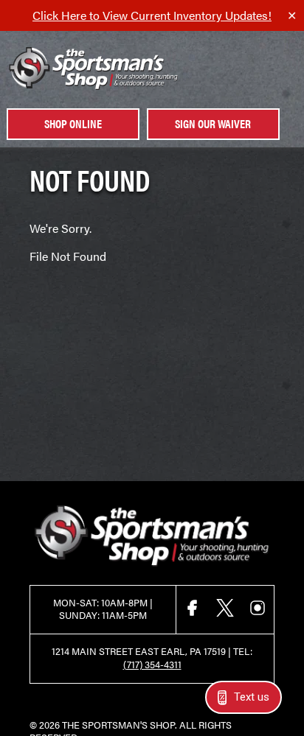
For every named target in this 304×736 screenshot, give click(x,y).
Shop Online (73, 123)
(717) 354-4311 (152, 664)
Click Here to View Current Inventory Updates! (152, 15)
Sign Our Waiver (213, 123)
